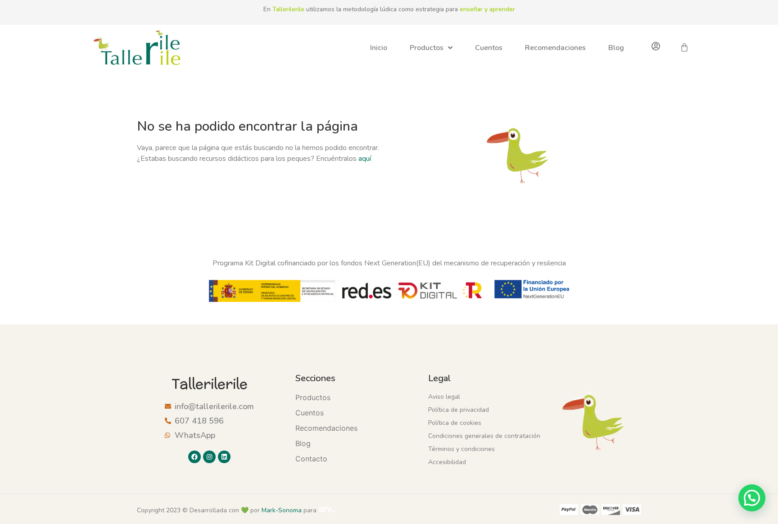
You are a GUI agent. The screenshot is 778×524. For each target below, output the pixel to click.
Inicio (378, 48)
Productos (426, 48)
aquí (364, 159)
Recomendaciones (555, 48)
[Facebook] (194, 457)
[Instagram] (209, 457)
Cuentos (488, 48)
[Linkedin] (224, 457)
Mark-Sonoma (282, 510)
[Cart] (684, 47)
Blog (616, 48)
